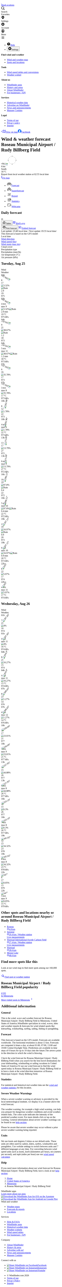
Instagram (42, 1268)
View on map (12, 132)
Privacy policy (13, 123)
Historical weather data (17, 102)
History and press (15, 87)
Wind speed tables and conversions (23, 72)
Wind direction (8, 239)
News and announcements (19, 108)
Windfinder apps (14, 85)
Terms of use (13, 120)
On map (6, 178)
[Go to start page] (1, 2)
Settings (15, 50)
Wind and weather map (17, 59)
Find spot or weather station (17, 977)
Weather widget (14, 75)
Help (12, 45)
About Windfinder (15, 90)
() (8, 241)
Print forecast (11, 228)
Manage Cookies (14, 110)
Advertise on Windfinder (18, 105)
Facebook (25, 132)
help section (21, 1122)
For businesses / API (16, 92)
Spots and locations (16, 62)
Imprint (10, 125)
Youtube (41, 1270)
